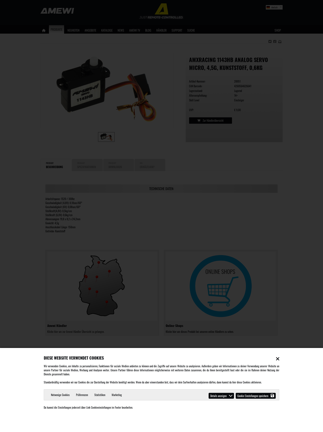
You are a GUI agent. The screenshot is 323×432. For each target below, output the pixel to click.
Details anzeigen (218, 396)
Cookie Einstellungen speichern (253, 396)
